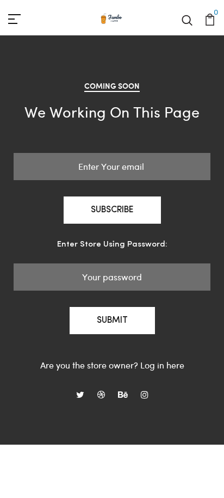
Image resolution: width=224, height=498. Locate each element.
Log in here (162, 365)
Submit (112, 320)
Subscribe (112, 210)
